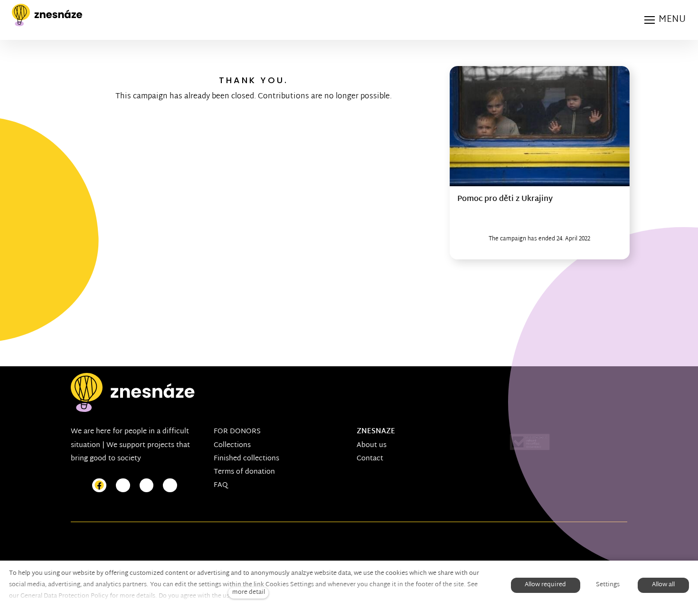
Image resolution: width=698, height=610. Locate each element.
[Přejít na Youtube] (147, 486)
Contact (370, 458)
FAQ (221, 485)
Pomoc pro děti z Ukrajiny (505, 199)
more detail (248, 592)
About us (372, 445)
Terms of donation (244, 472)
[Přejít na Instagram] (123, 486)
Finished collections (246, 458)
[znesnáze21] (47, 15)
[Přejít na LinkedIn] (170, 486)
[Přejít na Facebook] (99, 486)
